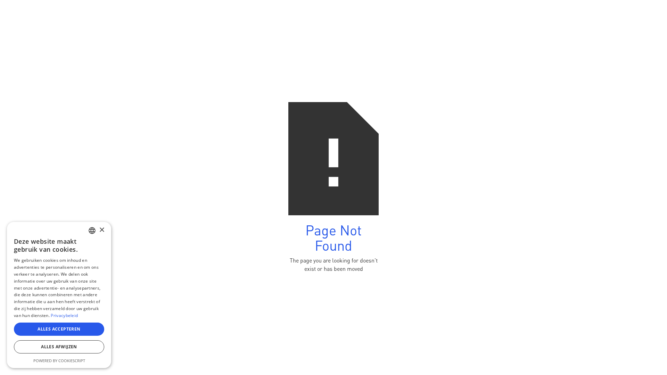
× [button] (101, 230)
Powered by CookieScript (59, 360)
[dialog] (59, 295)
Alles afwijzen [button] (59, 347)
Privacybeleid (64, 315)
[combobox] (92, 230)
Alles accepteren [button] (59, 329)
